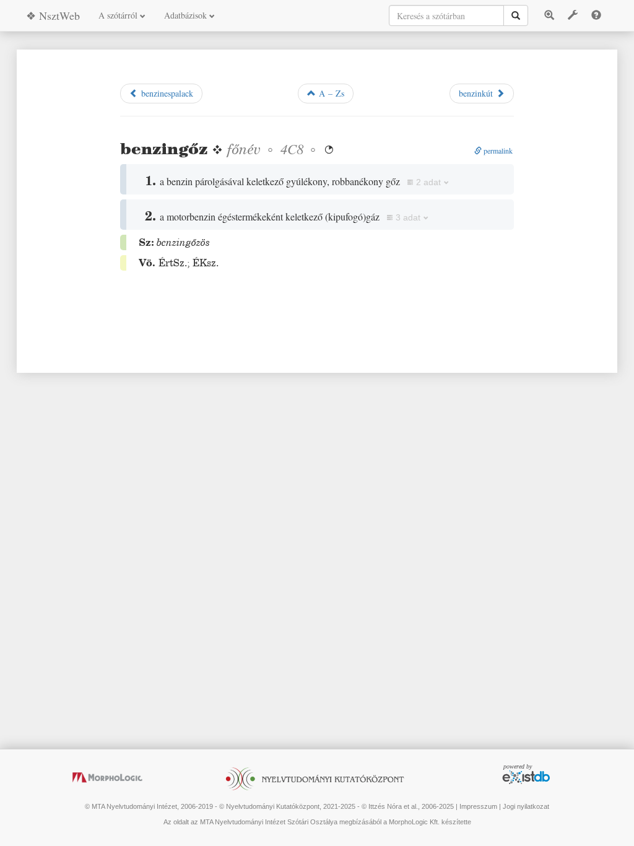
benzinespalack (165, 93)
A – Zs (330, 93)
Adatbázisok (186, 15)
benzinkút (477, 93)
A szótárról (119, 15)
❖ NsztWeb (53, 15)
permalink (497, 150)
